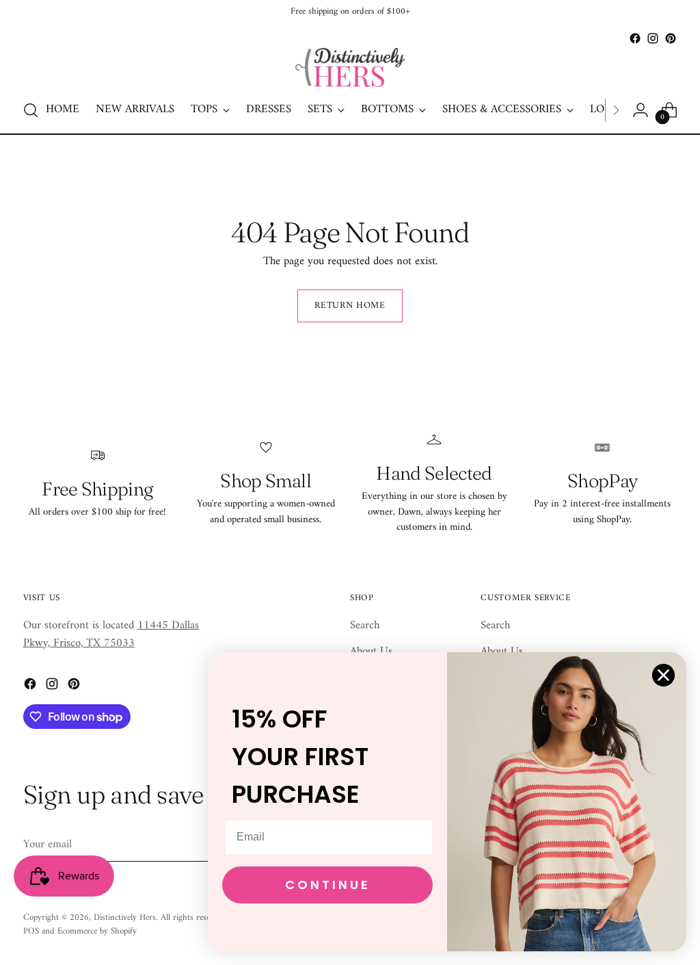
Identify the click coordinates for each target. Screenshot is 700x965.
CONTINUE (328, 884)
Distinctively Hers (125, 917)
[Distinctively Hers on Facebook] (635, 38)
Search (364, 625)
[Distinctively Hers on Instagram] (653, 38)
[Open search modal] (30, 110)
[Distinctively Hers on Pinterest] (670, 38)
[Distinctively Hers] (350, 67)
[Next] (616, 110)
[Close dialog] (663, 675)
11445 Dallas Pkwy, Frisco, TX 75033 (111, 634)
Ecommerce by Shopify (97, 931)
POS (31, 931)
